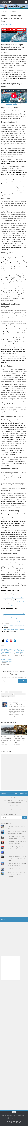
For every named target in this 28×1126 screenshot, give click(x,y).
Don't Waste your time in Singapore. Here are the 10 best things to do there (17, 858)
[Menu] (26, 2)
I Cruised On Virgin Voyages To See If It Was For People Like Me (19, 651)
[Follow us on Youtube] (16, 793)
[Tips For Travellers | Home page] (8, 2)
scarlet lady (16, 694)
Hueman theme (22, 1118)
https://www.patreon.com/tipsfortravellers (15, 602)
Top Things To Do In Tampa (15, 868)
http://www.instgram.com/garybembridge (14, 625)
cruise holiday (12, 691)
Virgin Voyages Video (11, 104)
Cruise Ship (4, 11)
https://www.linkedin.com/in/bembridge (14, 629)
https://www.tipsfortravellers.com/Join (13, 598)
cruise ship (18, 691)
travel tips (23, 694)
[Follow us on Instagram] (18, 793)
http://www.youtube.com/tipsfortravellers (14, 614)
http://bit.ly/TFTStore (9, 605)
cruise (6, 691)
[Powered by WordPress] (8, 1118)
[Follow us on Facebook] (23, 793)
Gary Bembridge (7, 24)
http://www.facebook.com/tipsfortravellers (15, 622)
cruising (11, 694)
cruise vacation (5, 694)
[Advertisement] (14, 900)
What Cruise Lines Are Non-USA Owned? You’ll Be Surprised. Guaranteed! (16, 874)
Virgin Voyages (12, 11)
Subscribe (22, 681)
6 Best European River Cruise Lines (17, 852)
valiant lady (4, 696)
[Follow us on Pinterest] (26, 793)
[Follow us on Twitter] (21, 793)
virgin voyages (11, 696)
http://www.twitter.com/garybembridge (14, 618)
